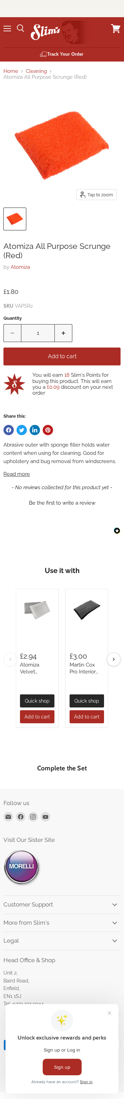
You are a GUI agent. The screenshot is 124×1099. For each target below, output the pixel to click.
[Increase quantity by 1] (63, 333)
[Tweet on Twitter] (22, 430)
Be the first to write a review (62, 503)
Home (10, 71)
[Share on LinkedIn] (35, 430)
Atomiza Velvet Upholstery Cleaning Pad (35, 675)
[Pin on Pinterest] (48, 430)
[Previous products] (10, 659)
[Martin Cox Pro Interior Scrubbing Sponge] (87, 610)
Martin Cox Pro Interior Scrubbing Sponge (83, 675)
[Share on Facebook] (8, 430)
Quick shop (37, 701)
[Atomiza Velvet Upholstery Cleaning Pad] (37, 610)
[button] (62, 502)
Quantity (12, 318)
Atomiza (20, 267)
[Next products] (114, 659)
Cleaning (36, 71)
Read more (16, 474)
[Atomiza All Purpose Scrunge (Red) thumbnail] (15, 219)
